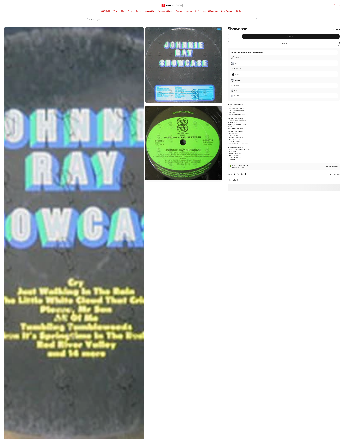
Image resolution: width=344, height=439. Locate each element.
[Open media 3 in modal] (183, 143)
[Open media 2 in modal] (183, 65)
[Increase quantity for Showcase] (238, 36)
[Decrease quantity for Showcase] (230, 36)
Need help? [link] (336, 174)
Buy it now (283, 43)
